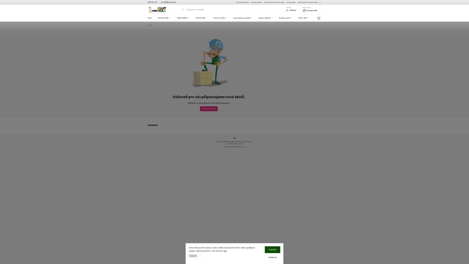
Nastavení (193, 256)
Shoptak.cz (242, 147)
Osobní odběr (291, 2)
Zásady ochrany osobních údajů (274, 2)
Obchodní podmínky (242, 2)
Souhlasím (272, 249)
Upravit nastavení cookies (234, 144)
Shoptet (230, 147)
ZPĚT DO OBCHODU (209, 109)
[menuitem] (151, 18)
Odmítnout (272, 257)
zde (225, 251)
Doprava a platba (256, 2)
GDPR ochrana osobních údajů (307, 2)
